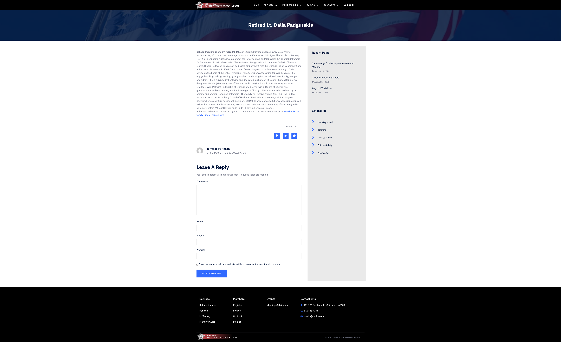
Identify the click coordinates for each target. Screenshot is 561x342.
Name (200, 221)
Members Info (290, 5)
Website (200, 250)
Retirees (269, 5)
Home (256, 5)
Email (200, 235)
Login (350, 5)
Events (311, 5)
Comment (202, 181)
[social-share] (277, 136)
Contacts (329, 5)
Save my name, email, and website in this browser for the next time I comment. (240, 264)
